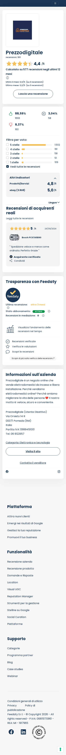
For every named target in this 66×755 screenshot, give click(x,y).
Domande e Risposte (20, 575)
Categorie (13, 648)
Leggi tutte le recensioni (19, 218)
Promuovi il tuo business (22, 537)
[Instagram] (59, 471)
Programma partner (20, 655)
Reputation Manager (20, 596)
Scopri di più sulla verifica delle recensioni (32, 358)
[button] (33, 329)
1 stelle (14, 162)
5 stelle (14, 145)
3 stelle (14, 154)
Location (12, 582)
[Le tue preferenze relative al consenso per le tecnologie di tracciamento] (60, 749)
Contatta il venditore (33, 463)
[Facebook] (7, 471)
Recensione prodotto (20, 568)
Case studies (15, 669)
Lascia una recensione (33, 94)
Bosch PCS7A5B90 (31, 237)
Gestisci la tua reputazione (24, 530)
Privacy (12, 705)
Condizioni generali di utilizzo (25, 701)
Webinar (12, 676)
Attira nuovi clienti (18, 516)
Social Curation (16, 617)
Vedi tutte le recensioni (25, 167)
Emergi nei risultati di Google (25, 523)
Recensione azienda (19, 562)
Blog (10, 662)
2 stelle (14, 158)
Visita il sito (33, 451)
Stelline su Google (18, 610)
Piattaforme (15, 624)
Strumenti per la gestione (23, 603)
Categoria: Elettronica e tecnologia (28, 442)
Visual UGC (14, 589)
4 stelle (15, 149)
